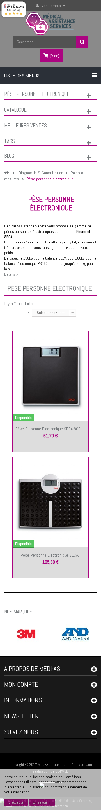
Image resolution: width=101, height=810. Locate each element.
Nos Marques (18, 611)
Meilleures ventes (25, 125)
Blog (9, 155)
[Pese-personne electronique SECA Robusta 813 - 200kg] (50, 501)
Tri (27, 312)
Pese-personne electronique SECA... (51, 555)
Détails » (11, 274)
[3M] (26, 633)
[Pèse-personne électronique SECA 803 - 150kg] (50, 375)
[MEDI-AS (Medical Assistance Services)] (51, 23)
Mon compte (21, 684)
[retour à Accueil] (8, 173)
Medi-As (44, 764)
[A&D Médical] (75, 633)
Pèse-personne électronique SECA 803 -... (50, 429)
